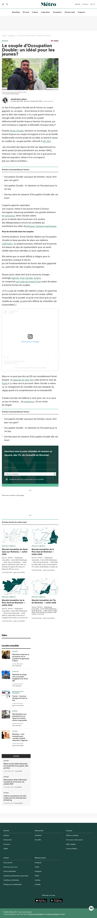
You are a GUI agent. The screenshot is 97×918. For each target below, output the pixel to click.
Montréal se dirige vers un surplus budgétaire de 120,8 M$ (20, 677)
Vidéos (5, 848)
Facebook (38, 862)
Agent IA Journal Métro (19, 572)
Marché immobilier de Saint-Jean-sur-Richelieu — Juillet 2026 (15, 552)
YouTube (37, 880)
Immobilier (57, 12)
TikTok (37, 876)
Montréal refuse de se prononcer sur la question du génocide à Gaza (20, 657)
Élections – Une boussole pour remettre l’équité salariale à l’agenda (20, 737)
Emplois (6, 835)
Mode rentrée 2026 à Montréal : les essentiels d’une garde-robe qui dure (16, 765)
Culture (35, 12)
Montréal (15, 711)
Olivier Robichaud (16, 666)
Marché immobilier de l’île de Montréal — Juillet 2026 (44, 601)
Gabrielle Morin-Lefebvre (19, 99)
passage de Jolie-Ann (23, 379)
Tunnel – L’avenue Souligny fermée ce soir (19, 698)
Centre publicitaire (9, 871)
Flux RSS (38, 840)
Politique (15, 651)
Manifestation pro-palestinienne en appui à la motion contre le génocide (19, 717)
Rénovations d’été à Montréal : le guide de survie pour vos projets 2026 (15, 781)
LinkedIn (38, 884)
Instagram (38, 871)
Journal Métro (18, 771)
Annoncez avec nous (10, 867)
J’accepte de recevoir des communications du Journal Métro (26, 479)
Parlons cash (70, 12)
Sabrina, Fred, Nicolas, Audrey (26, 277)
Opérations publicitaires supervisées (15, 876)
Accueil (4, 35)
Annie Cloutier (16, 130)
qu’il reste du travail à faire (28, 281)
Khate (5, 383)
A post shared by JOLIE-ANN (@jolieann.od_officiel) (30, 367)
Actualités (16, 12)
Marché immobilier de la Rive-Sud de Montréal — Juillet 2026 (43, 552)
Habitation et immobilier (9, 546)
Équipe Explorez (19, 803)
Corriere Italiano (71, 848)
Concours (6, 844)
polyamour (10, 215)
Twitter (37, 867)
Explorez (81, 12)
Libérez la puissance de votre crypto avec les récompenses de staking (15, 798)
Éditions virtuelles (72, 835)
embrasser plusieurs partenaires (40, 226)
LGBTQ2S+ (7, 243)
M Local (26, 12)
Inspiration (45, 12)
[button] (2, 4)
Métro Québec (71, 844)
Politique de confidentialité (12, 884)
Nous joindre (7, 862)
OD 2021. (47, 141)
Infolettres (38, 835)
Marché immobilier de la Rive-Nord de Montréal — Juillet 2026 (13, 602)
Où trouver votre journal (74, 840)
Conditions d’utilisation (11, 880)
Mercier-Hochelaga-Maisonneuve (18, 692)
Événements (7, 840)
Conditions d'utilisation (53, 914)
